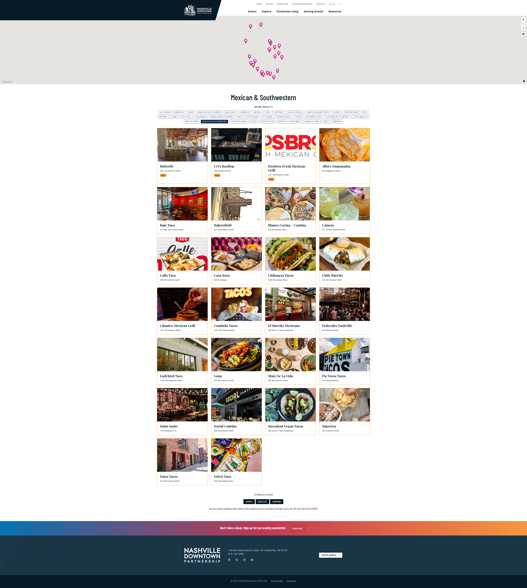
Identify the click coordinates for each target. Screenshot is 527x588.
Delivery (163, 117)
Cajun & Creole (294, 112)
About (259, 4)
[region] (263, 50)
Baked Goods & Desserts (209, 112)
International (283, 117)
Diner (174, 117)
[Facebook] (229, 560)
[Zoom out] (523, 24)
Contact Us (291, 581)
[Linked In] (252, 560)
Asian (190, 112)
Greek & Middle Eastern (222, 117)
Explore (266, 11)
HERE (314, 508)
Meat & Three (192, 121)
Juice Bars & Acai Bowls (337, 117)
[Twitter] (236, 560)
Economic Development (302, 4)
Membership (282, 4)
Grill (239, 117)
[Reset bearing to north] (523, 28)
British (257, 112)
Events (252, 11)
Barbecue (245, 112)
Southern (295, 121)
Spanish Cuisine (311, 121)
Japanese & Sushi (314, 117)
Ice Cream (267, 117)
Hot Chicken (252, 117)
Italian (298, 117)
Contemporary (351, 112)
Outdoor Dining (239, 121)
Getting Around (313, 11)
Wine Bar (337, 121)
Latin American (360, 117)
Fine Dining (200, 117)
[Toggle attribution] (524, 81)
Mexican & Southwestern (214, 121)
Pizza (254, 121)
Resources (335, 11)
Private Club (267, 121)
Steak (326, 121)
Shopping (276, 501)
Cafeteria (278, 112)
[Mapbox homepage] (7, 81)
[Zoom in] (523, 19)
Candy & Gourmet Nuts (317, 112)
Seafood (282, 121)
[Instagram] (244, 560)
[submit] (339, 4)
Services (269, 4)
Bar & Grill (230, 112)
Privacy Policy (277, 581)
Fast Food (186, 117)
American (179, 112)
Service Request (329, 555)
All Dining (165, 112)
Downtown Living (287, 11)
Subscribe (320, 4)
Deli (365, 112)
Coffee (336, 112)
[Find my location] (523, 34)
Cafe (267, 112)
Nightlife (262, 501)
